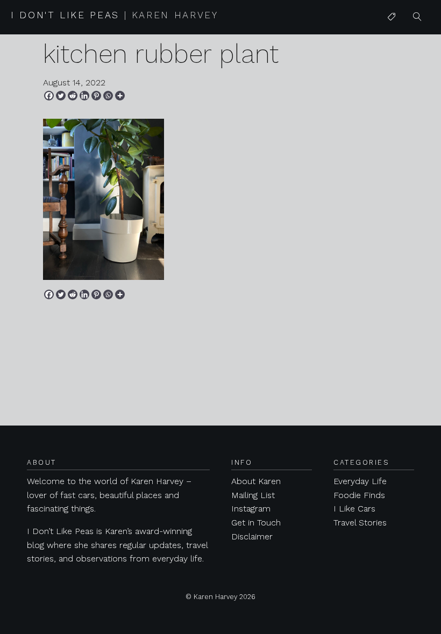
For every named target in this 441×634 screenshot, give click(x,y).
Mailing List (253, 495)
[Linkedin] (84, 95)
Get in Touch (256, 522)
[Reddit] (72, 95)
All (392, 38)
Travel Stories (360, 522)
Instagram (251, 508)
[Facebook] (49, 95)
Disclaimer (252, 536)
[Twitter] (61, 95)
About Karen (256, 481)
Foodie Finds (359, 495)
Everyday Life (360, 481)
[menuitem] (391, 17)
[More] (120, 95)
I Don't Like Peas (114, 15)
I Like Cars (408, 100)
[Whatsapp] (108, 95)
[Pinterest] (96, 95)
